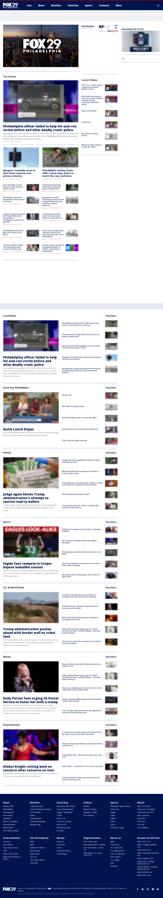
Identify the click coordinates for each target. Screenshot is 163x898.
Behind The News (37, 847)
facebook (137, 889)
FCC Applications (117, 851)
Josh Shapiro (89, 815)
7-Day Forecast (36, 806)
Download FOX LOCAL (133, 29)
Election (87, 806)
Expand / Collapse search (158, 5)
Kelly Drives (34, 854)
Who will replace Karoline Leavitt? (76, 494)
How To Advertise (117, 854)
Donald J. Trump (90, 812)
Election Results (90, 809)
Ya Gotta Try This (64, 821)
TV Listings (114, 860)
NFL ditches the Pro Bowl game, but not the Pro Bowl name (81, 576)
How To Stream (143, 806)
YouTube (141, 824)
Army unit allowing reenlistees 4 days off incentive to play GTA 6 (82, 744)
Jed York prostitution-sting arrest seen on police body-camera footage (81, 564)
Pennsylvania (8, 812)
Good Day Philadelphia (16, 387)
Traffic (59, 815)
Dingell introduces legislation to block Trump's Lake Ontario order (81, 461)
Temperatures (36, 818)
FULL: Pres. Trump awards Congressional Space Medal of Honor (92, 87)
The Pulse (34, 863)
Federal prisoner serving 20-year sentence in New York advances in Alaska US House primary (82, 484)
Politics (7, 452)
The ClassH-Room (10, 847)
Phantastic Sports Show (120, 806)
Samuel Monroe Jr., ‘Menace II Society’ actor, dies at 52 (82, 756)
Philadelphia (88, 26)
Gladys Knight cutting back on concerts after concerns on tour (28, 768)
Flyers (112, 815)
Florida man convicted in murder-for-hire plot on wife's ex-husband (82, 642)
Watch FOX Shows (10, 854)
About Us (115, 837)
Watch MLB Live (144, 850)
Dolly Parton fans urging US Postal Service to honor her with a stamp (80, 607)
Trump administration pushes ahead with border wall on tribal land (29, 632)
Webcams (141, 818)
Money (7, 656)
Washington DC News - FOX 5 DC (93, 854)
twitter (143, 889)
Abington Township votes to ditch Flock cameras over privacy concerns (19, 173)
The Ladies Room (37, 860)
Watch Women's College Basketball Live (147, 868)
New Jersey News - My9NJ (94, 844)
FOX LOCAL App (90, 841)
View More (111, 315)
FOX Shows (7, 844)
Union (112, 824)
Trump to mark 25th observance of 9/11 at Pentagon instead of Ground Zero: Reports (79, 596)
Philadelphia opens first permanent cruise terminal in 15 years (14, 199)
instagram (148, 889)
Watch (140, 802)
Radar (32, 815)
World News (8, 827)
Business (60, 841)
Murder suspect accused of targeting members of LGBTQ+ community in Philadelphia (53, 248)
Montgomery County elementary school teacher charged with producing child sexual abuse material (53, 201)
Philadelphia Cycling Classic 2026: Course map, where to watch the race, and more (58, 173)
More (119, 5)
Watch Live (61, 818)
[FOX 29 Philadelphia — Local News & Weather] (11, 5)
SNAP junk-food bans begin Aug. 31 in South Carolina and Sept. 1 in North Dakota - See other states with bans (81, 631)
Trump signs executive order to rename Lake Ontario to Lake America (52, 216)
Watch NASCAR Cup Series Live (148, 854)
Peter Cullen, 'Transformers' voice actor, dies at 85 (82, 766)
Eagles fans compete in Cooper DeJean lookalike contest (27, 565)
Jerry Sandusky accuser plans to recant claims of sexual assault (13, 187)
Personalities (115, 857)
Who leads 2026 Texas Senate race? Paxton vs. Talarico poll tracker (80, 472)
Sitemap (113, 866)
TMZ (5, 851)
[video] (111, 87)
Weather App (35, 824)
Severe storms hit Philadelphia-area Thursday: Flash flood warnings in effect (81, 347)
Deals (59, 847)
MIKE (32, 841)
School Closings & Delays (40, 809)
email (158, 889)
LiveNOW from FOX (145, 812)
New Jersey (7, 815)
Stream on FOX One (148, 837)
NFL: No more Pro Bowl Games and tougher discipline (79, 541)
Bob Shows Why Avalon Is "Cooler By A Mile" (92, 146)
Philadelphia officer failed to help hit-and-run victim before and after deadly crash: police (40, 128)
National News (9, 824)
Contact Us (115, 844)
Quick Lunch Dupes (89, 111)
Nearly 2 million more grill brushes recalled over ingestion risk (81, 665)
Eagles (113, 812)
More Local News (10, 821)
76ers (112, 821)
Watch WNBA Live (144, 872)
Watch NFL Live (143, 841)
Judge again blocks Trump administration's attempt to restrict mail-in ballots (26, 498)
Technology (61, 854)
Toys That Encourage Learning (74, 440)
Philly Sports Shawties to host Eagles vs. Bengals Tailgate (81, 530)
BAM (32, 844)
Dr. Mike (60, 830)
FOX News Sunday (10, 830)
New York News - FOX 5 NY (93, 848)
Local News (9, 315)
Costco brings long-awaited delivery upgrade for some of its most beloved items (82, 711)
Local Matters (143, 827)
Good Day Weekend (65, 809)
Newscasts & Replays (146, 809)
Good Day (62, 802)
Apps (112, 841)
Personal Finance (64, 851)
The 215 (33, 857)
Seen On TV (61, 824)
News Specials (143, 815)
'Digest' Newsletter (64, 812)
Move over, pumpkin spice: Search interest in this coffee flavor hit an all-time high (81, 689)
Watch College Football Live (146, 845)
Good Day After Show (66, 806)
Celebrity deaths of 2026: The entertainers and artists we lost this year (13, 247)
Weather (35, 802)
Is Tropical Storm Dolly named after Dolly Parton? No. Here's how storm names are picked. (82, 733)
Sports (6, 521)
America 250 (8, 806)
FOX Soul (141, 821)
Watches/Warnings (37, 821)
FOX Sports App (116, 827)
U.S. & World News (13, 587)
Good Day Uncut (63, 827)
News (6, 802)
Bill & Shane (35, 851)
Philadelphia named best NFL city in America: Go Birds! (13, 232)
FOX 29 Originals (39, 837)
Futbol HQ (114, 809)
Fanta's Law (86, 122)
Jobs (112, 863)
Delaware (7, 818)
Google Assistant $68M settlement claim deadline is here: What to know (82, 700)
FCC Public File (116, 847)
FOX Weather (35, 812)
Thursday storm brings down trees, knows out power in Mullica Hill (51, 187)
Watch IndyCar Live (145, 858)
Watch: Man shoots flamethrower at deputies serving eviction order (80, 618)
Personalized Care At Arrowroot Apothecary (80, 429)
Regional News (92, 837)
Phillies (113, 818)
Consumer (61, 844)
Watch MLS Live (143, 875)
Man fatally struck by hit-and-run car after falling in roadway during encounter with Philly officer (92, 100)
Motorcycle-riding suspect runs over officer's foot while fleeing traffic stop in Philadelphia (53, 233)
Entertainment (11, 724)
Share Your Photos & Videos (12, 858)
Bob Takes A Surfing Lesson (90, 134)
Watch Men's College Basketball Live (145, 862)
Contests (6, 841)
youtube (153, 889)
